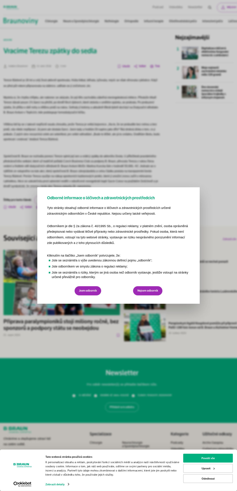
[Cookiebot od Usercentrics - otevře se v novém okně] (22, 484)
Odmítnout (208, 478)
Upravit (206, 468)
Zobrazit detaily (55, 484)
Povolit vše (208, 458)
